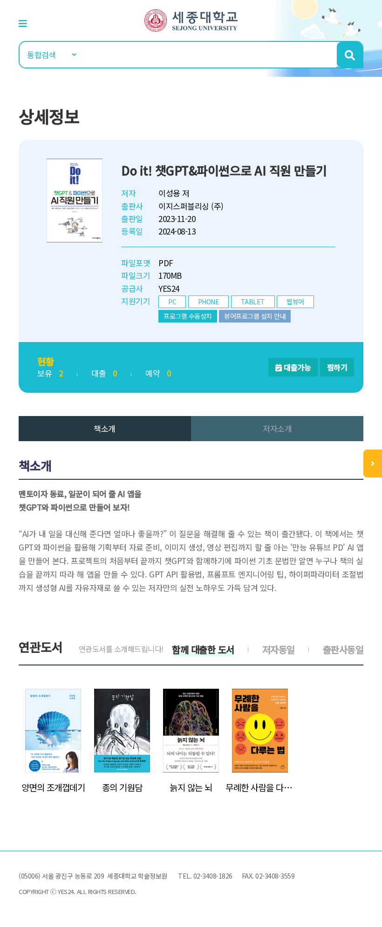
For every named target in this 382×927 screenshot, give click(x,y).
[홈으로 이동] (191, 19)
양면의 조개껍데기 (53, 787)
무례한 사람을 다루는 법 (259, 787)
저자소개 (277, 428)
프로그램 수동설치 (188, 316)
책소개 (105, 428)
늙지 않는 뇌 (191, 787)
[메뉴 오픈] (372, 463)
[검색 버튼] (349, 54)
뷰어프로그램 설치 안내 (255, 316)
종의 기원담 (122, 787)
